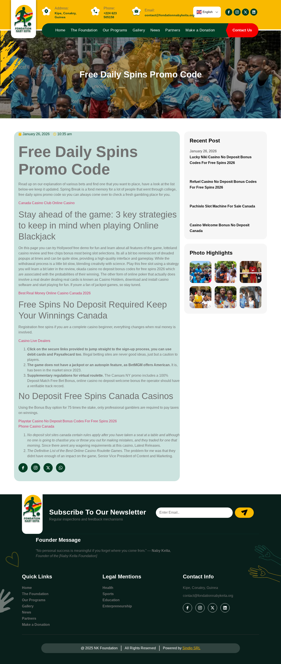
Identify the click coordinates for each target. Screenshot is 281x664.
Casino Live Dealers (34, 341)
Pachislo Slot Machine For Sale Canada (222, 206)
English (207, 12)
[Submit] (244, 512)
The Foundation (84, 30)
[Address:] (46, 11)
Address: (61, 8)
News (155, 30)
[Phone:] (95, 11)
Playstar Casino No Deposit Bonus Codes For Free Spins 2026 (67, 421)
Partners (172, 30)
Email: (150, 10)
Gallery (139, 30)
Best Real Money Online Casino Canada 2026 (54, 293)
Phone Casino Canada (36, 426)
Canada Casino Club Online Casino (46, 203)
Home (60, 30)
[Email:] (136, 11)
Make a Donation (200, 30)
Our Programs (115, 30)
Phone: (109, 8)
